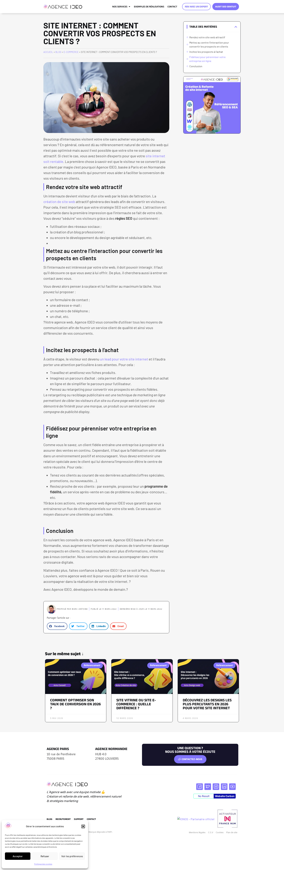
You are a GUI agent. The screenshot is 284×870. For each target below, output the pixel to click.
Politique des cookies (43, 864)
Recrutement (63, 819)
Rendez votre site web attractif (207, 37)
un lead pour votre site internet (124, 359)
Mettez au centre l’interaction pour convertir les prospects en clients (209, 44)
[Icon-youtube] (232, 786)
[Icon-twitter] (207, 786)
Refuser (45, 856)
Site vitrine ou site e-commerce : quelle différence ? (136, 704)
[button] (83, 826)
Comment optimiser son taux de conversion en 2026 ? (75, 704)
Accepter (18, 856)
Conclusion (195, 66)
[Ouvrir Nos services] (129, 6)
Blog (58, 51)
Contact (91, 819)
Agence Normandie (111, 749)
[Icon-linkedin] (224, 786)
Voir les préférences (72, 856)
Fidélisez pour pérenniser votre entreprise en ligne (207, 58)
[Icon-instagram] (216, 786)
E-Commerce (71, 51)
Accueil (48, 51)
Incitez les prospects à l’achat (206, 51)
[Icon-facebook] (199, 786)
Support (78, 819)
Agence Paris (58, 749)
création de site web (59, 201)
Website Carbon (224, 796)
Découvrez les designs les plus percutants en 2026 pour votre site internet (207, 704)
